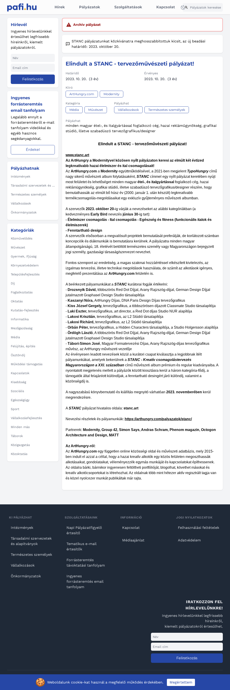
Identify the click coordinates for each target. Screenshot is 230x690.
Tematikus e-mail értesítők (81, 546)
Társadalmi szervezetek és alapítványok (31, 541)
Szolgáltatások (128, 7)
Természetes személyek (31, 554)
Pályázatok (89, 7)
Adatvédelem (189, 540)
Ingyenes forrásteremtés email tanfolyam (84, 581)
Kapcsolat (165, 7)
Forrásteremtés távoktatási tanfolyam (85, 562)
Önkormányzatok (26, 576)
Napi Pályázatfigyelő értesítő (84, 530)
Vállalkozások (23, 565)
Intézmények (22, 527)
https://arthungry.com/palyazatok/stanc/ (158, 419)
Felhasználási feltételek (198, 527)
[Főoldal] (22, 7)
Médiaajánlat (133, 540)
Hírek (60, 7)
